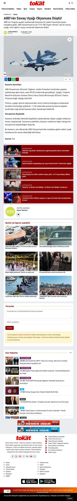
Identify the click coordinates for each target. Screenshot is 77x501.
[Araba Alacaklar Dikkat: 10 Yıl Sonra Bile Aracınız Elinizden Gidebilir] (21, 235)
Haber (19, 9)
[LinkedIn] (27, 456)
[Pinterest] (20, 456)
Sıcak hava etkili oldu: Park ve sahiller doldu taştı (21, 296)
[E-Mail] (18, 214)
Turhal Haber (10, 469)
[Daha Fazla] (17, 79)
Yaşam (39, 9)
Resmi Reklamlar (45, 467)
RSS (8, 491)
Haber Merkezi (22, 210)
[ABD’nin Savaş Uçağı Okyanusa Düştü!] (38, 56)
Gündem (48, 9)
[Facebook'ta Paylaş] (6, 79)
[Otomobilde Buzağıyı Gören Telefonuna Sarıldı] (55, 235)
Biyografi (9, 474)
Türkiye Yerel (44, 462)
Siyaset (23, 399)
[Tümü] (71, 353)
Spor (25, 9)
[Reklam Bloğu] (38, 423)
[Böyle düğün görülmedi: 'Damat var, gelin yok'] (21, 261)
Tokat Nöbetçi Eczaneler (56, 437)
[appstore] (30, 481)
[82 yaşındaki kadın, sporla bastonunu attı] (55, 261)
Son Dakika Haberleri (55, 450)
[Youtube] (31, 456)
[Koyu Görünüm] (69, 3)
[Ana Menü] (5, 3)
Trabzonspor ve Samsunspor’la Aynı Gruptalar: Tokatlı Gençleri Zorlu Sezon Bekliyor (42, 412)
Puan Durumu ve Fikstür (56, 445)
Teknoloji (23, 418)
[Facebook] (12, 456)
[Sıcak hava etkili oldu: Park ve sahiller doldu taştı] (21, 285)
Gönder (9, 328)
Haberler (7, 14)
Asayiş (31, 9)
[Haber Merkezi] (10, 212)
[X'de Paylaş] (9, 79)
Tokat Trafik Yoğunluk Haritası (58, 443)
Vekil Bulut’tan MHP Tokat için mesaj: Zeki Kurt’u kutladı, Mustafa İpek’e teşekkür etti (43, 362)
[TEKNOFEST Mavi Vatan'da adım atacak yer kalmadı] (55, 285)
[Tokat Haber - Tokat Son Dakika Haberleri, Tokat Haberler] (37, 3)
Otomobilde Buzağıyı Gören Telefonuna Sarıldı (54, 246)
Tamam (70, 498)
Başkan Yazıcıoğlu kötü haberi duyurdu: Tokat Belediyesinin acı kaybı (45, 372)
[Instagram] (23, 456)
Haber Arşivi (52, 452)
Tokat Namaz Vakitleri (55, 441)
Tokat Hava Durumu (54, 439)
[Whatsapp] (34, 456)
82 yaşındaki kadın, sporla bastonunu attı (52, 272)
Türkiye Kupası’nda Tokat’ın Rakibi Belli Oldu (39, 392)
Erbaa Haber (70, 9)
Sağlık (8, 476)
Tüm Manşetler (53, 448)
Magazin (42, 474)
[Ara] (72, 3)
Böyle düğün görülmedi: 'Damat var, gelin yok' (19, 272)
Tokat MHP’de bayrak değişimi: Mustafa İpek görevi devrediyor (42, 382)
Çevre (8, 465)
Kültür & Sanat (44, 471)
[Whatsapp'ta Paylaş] (13, 79)
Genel (15, 14)
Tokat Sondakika (8, 9)
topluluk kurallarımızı (25, 335)
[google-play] (47, 481)
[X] (16, 456)
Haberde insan (10, 467)
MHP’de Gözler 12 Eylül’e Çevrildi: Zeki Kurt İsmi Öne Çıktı (44, 402)
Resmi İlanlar (58, 9)
